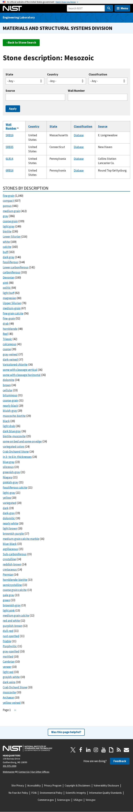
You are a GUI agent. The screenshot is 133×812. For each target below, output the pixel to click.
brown (7, 385)
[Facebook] (81, 750)
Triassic (7, 339)
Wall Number (76, 90)
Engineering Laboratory (19, 17)
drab (6, 324)
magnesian (9, 298)
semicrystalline (12, 585)
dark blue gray (12, 431)
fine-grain (9, 318)
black (6, 421)
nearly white (10, 523)
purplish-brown (12, 626)
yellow (7, 498)
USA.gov (77, 799)
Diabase (79, 135)
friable (7, 641)
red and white (11, 621)
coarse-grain (10, 400)
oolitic (7, 288)
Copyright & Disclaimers (77, 785)
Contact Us (24, 771)
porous (7, 206)
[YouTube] (103, 750)
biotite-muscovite (14, 436)
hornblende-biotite (15, 580)
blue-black (10, 544)
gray (5, 216)
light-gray (9, 493)
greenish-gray (11, 472)
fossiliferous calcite (15, 487)
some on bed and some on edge (22, 441)
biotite (7, 231)
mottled (8, 656)
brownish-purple (13, 534)
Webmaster (9, 771)
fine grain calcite (13, 313)
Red (5, 334)
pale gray (8, 595)
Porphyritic (10, 646)
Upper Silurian (12, 303)
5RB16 (9, 135)
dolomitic (9, 518)
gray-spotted (11, 651)
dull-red (8, 631)
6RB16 (9, 170)
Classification (98, 74)
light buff (8, 293)
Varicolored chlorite (15, 364)
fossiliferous (10, 262)
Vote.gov (90, 799)
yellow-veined (12, 703)
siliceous (8, 467)
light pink (9, 610)
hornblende (10, 329)
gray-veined (10, 354)
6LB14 (9, 159)
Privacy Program (52, 785)
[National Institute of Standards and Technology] (27, 748)
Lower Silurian (12, 236)
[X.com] (73, 750)
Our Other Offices (40, 771)
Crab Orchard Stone (15, 687)
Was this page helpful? (66, 732)
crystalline (9, 559)
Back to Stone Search (22, 42)
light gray (9, 226)
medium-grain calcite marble (21, 539)
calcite (7, 247)
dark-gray (9, 513)
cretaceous (10, 569)
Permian (8, 574)
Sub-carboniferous (14, 554)
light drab (9, 426)
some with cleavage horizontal (22, 375)
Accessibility (34, 785)
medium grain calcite (16, 615)
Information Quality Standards (105, 792)
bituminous (10, 395)
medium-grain (12, 308)
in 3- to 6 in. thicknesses (17, 457)
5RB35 (9, 147)
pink (5, 283)
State (9, 74)
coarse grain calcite (15, 590)
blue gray (9, 462)
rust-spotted (11, 636)
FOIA (34, 792)
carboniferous (11, 272)
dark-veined (10, 359)
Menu (124, 8)
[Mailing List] (126, 750)
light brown (10, 528)
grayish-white (11, 677)
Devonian (8, 277)
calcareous (9, 344)
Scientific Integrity (76, 792)
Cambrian (9, 661)
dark (5, 508)
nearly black (10, 406)
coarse (7, 349)
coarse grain (10, 221)
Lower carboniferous (15, 267)
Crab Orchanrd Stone (16, 451)
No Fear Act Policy (18, 792)
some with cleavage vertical (20, 370)
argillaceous (10, 549)
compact (8, 201)
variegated (9, 503)
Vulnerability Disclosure (106, 785)
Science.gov (63, 799)
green (6, 600)
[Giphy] (111, 750)
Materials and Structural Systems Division (57, 28)
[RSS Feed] (119, 750)
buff (5, 252)
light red (8, 672)
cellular (7, 390)
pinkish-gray (10, 482)
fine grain (8, 196)
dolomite (8, 380)
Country (52, 74)
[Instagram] (96, 750)
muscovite (9, 692)
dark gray (8, 257)
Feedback (119, 761)
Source (10, 90)
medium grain (11, 211)
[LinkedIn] (88, 750)
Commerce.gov (46, 799)
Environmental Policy (51, 792)
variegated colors (13, 446)
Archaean (8, 697)
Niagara (7, 477)
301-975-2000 (9, 765)
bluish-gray (10, 411)
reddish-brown (12, 564)
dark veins (9, 682)
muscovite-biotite (14, 416)
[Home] (12, 8)
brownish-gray (12, 605)
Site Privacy (17, 785)
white (6, 242)
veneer (7, 667)
